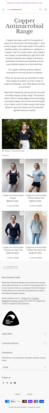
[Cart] (45, 9)
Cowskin (35, 298)
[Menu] (3, 9)
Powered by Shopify (34, 407)
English (17, 394)
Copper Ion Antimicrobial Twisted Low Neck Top (13, 248)
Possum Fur (26, 298)
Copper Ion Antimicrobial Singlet (13, 196)
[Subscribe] (45, 367)
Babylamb (6, 301)
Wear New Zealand (20, 407)
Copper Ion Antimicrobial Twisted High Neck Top (36, 248)
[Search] (40, 9)
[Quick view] (22, 161)
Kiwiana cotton (17, 301)
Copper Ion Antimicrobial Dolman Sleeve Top (36, 196)
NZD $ (29, 394)
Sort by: (7, 151)
